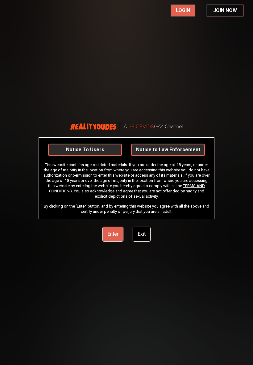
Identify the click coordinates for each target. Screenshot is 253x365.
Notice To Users (85, 149)
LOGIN (183, 10)
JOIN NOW (225, 10)
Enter (112, 234)
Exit (142, 234)
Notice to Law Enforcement (168, 149)
